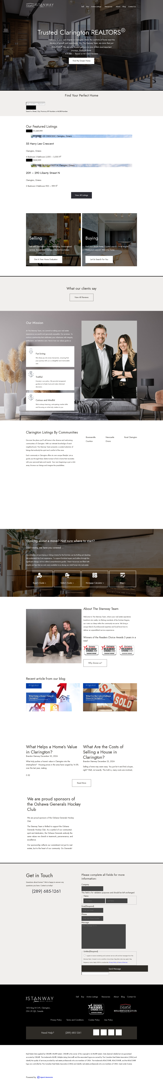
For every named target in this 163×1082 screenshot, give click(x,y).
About (118, 6)
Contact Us (132, 6)
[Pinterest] (119, 1032)
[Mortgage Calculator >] (94, 575)
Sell (82, 6)
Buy (87, 6)
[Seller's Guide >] (67, 575)
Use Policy (108, 1020)
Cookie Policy (94, 1020)
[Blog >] (122, 575)
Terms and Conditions (75, 1020)
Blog (124, 6)
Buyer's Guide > (39, 583)
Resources (108, 6)
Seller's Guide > (67, 583)
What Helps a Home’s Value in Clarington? (51, 749)
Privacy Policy (113, 962)
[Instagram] (96, 1032)
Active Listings (96, 6)
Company (85, 884)
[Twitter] (111, 1032)
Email (88, 906)
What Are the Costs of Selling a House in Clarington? (103, 752)
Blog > (122, 583)
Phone (84, 914)
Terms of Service (122, 962)
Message (85, 922)
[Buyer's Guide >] (39, 575)
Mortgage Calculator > (95, 583)
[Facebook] (104, 1032)
